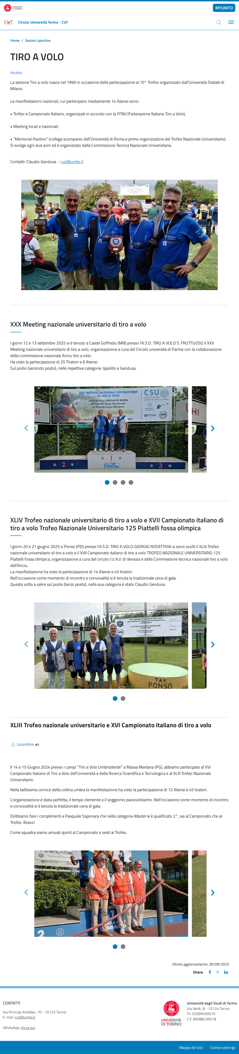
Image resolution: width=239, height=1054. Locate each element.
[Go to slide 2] (115, 483)
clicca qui (28, 1027)
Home (15, 40)
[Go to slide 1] (107, 483)
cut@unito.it (72, 161)
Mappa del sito (191, 1047)
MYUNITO (224, 8)
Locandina (25, 744)
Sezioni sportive (38, 40)
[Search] (219, 22)
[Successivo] (213, 428)
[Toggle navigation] (230, 22)
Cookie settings (222, 1047)
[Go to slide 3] (123, 483)
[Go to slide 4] (131, 483)
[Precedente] (26, 428)
